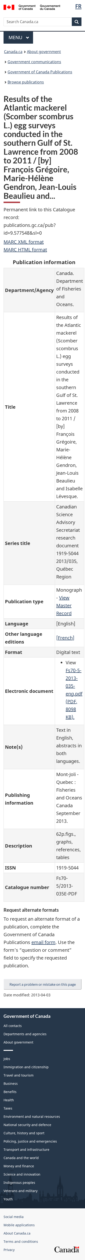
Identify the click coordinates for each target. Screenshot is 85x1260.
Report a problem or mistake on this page (42, 984)
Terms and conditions (21, 1241)
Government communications (34, 61)
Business (11, 1083)
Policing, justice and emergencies (30, 1141)
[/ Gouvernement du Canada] (32, 6)
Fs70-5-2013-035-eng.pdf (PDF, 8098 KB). (74, 693)
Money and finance (19, 1166)
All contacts (13, 1025)
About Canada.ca (17, 1233)
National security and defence (27, 1125)
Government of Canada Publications (40, 72)
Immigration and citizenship (26, 1067)
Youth (8, 1199)
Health (9, 1100)
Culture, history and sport (24, 1133)
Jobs (7, 1058)
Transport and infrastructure (26, 1149)
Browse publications (26, 82)
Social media (14, 1216)
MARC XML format (24, 242)
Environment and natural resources (32, 1116)
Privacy (9, 1250)
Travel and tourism (19, 1075)
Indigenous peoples (19, 1182)
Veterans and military (21, 1191)
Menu (16, 37)
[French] (65, 638)
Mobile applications (19, 1225)
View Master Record (64, 605)
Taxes (8, 1108)
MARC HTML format (25, 249)
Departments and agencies (25, 1034)
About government (44, 51)
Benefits (10, 1092)
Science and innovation (22, 1174)
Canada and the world (21, 1158)
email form (43, 942)
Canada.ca (13, 51)
